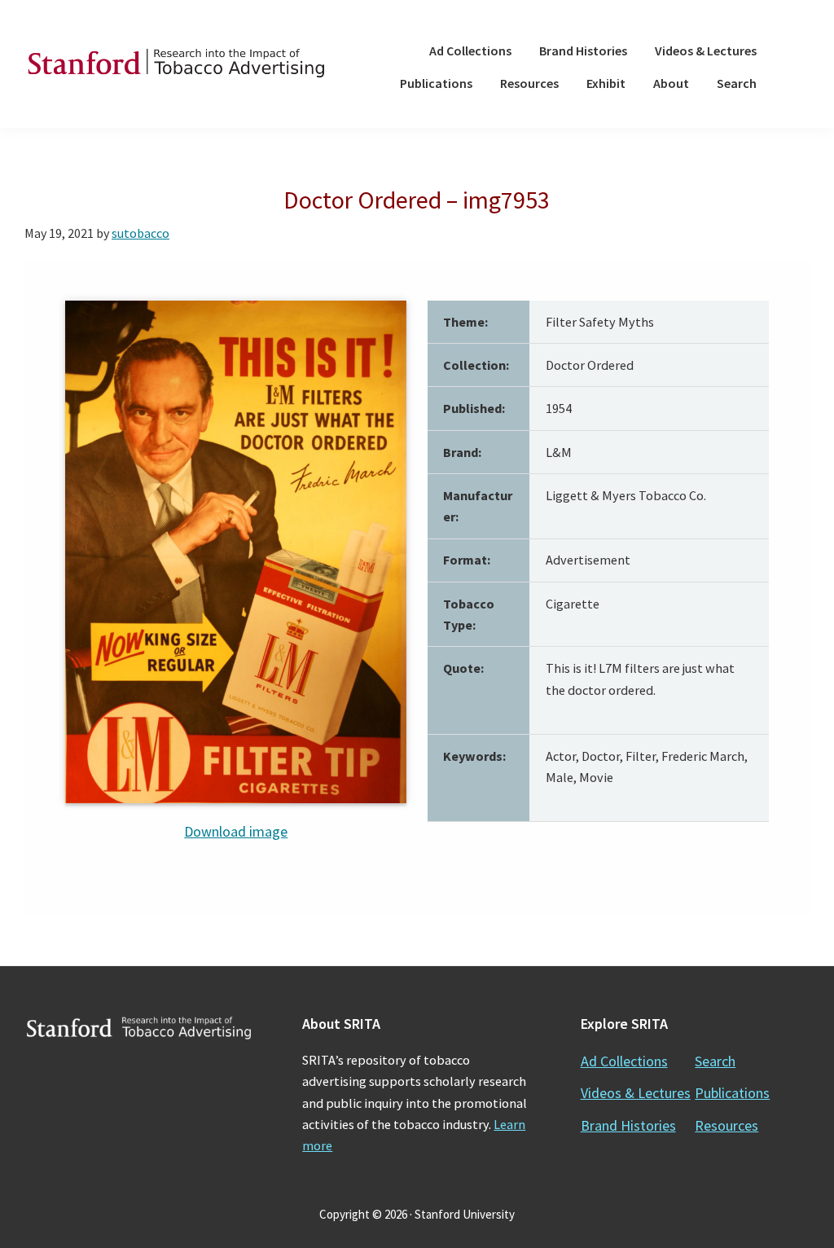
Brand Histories (628, 1125)
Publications (732, 1092)
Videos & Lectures (636, 1092)
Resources (726, 1125)
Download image (236, 831)
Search (715, 1061)
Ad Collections (624, 1061)
